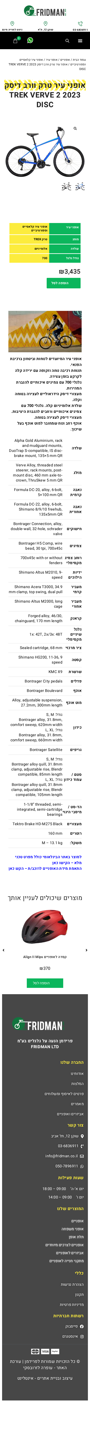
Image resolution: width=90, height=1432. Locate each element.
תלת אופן (76, 1237)
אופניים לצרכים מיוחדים (64, 1245)
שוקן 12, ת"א (45, 30)
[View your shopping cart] (15, 41)
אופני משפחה (73, 1229)
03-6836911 (80, 30)
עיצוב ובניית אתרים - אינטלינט (45, 1378)
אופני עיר (52, 60)
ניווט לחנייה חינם (12, 30)
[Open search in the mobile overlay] (69, 41)
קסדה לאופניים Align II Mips (45, 957)
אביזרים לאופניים (70, 1253)
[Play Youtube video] (45, 331)
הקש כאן (16, 868)
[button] (80, 40)
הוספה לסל (59, 283)
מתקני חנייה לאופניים (66, 1261)
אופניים (65, 60)
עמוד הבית (79, 60)
